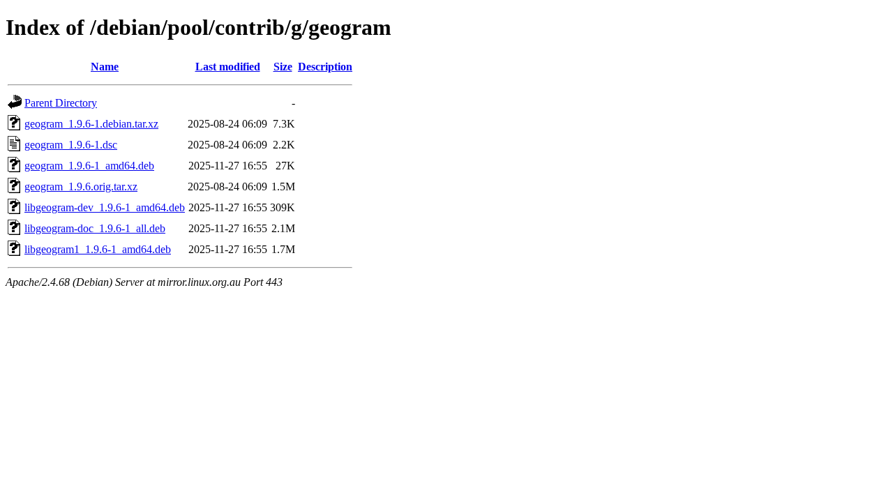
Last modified (227, 67)
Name (105, 67)
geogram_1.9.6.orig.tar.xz (80, 186)
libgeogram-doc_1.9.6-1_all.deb (94, 228)
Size (282, 67)
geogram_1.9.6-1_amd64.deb (89, 166)
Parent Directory (60, 103)
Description (325, 67)
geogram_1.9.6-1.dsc (70, 145)
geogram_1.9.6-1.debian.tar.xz (91, 124)
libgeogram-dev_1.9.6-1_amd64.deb (104, 207)
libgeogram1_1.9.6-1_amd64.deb (97, 249)
